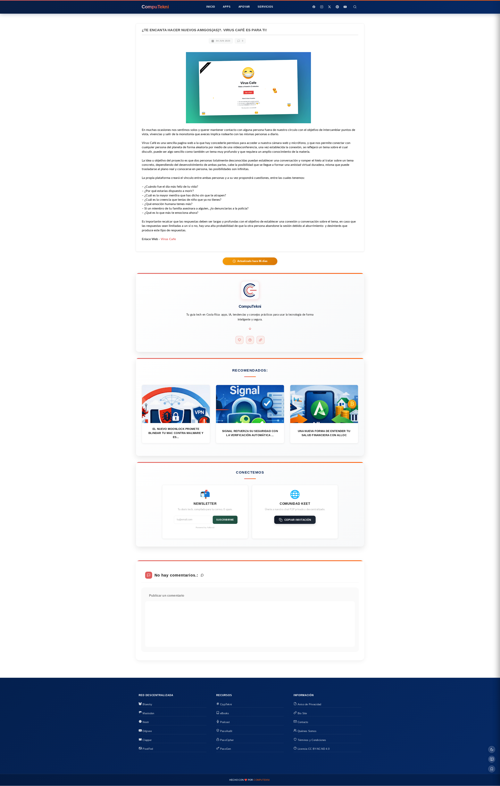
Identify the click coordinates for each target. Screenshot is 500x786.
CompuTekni (262, 780)
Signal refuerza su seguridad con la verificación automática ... (250, 433)
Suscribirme (225, 519)
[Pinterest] (337, 7)
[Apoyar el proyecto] (239, 340)
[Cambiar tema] (491, 749)
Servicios (265, 6)
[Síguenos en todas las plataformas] (260, 340)
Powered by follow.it (205, 528)
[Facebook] (314, 7)
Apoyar (244, 6)
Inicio (210, 6)
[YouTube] (345, 7)
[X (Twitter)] (329, 7)
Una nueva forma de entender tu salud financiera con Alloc (324, 433)
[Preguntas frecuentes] (250, 340)
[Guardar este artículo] (491, 769)
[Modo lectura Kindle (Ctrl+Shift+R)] (491, 759)
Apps (226, 6)
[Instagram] (322, 7)
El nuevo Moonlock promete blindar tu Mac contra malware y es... (176, 433)
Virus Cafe (168, 239)
